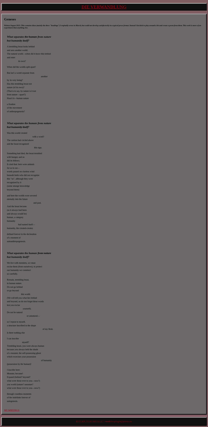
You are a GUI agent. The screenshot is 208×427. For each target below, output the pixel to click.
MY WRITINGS (11, 410)
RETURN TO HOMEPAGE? (89, 421)
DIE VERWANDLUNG (104, 6)
